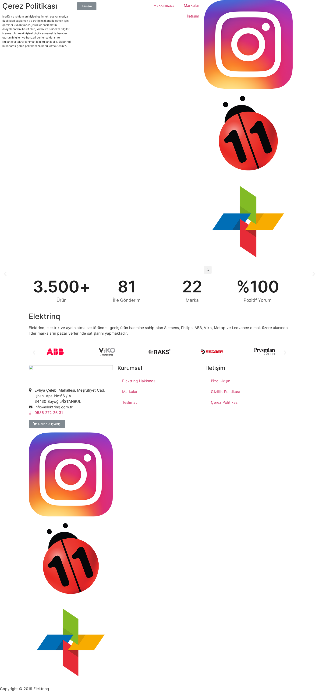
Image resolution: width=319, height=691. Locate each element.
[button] (5, 274)
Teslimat (129, 402)
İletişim (193, 16)
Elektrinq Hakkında (139, 381)
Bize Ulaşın (220, 381)
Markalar (191, 5)
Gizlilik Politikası (225, 391)
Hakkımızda (164, 5)
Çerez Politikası (224, 402)
